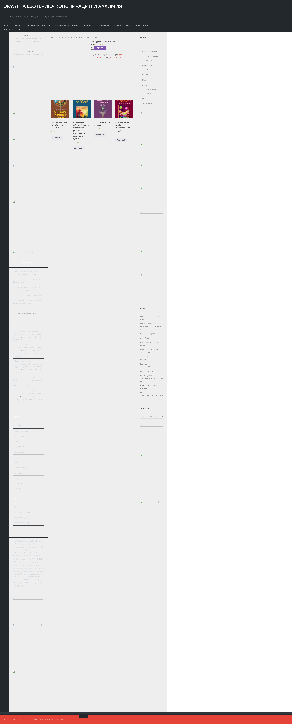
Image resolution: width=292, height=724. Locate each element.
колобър (25, 559)
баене (26, 544)
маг (31, 559)
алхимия (29, 541)
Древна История (120, 25)
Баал (16, 541)
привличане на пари (21, 577)
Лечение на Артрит (148, 371)
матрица (25, 565)
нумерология (39, 568)
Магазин (45, 25)
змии (29, 550)
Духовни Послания (141, 25)
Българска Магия (22, 431)
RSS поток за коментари (25, 518)
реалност (35, 577)
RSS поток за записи (23, 512)
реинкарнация (18, 579)
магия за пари (24, 562)
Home (53, 37)
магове (33, 562)
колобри (17, 559)
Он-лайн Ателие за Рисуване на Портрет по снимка (151, 326)
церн (19, 586)
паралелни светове (36, 571)
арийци (19, 544)
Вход (17, 507)
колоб (37, 556)
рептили (28, 580)
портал (18, 574)
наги (30, 568)
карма (34, 553)
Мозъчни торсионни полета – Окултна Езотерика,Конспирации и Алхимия (28, 380)
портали (27, 574)
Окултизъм (104, 25)
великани (17, 547)
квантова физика (19, 556)
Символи (18, 478)
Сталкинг (19, 483)
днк (38, 546)
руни (18, 583)
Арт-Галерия (146, 338)
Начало (7, 25)
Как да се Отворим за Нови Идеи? (29, 295)
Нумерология (20, 468)
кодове (30, 556)
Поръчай (100, 48)
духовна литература (67, 37)
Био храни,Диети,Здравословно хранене (151, 395)
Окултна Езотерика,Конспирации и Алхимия (62, 6)
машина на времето (20, 568)
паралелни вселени (21, 571)
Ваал (22, 541)
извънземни (21, 552)
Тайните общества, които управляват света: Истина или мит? (27, 353)
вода (23, 547)
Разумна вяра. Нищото (120, 57)
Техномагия (89, 25)
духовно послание (20, 550)
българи (38, 544)
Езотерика (60, 25)
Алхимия (17, 25)
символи (26, 583)
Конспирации (32, 25)
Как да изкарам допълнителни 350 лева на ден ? (151, 378)
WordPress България (23, 523)
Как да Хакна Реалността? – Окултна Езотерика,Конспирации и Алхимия (28, 334)
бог (32, 544)
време (30, 547)
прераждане (37, 574)
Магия (74, 25)
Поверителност (11, 29)
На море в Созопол (148, 334)
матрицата (35, 565)
